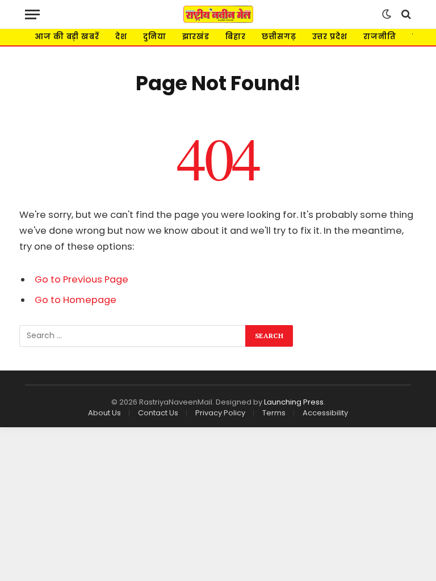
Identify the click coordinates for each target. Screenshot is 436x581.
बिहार (235, 36)
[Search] (405, 14)
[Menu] (32, 14)
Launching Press (294, 402)
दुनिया (154, 36)
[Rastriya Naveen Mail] (218, 14)
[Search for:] (132, 336)
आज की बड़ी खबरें (67, 36)
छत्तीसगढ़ (279, 36)
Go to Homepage (75, 299)
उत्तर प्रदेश (329, 36)
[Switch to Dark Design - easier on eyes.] (386, 14)
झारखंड (196, 36)
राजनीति (379, 36)
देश (121, 36)
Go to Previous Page (81, 279)
